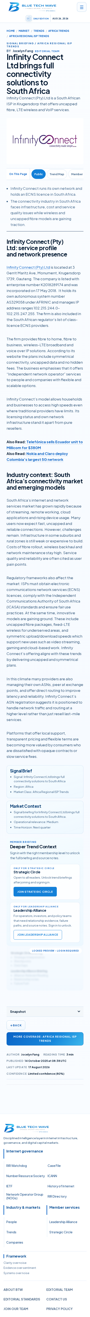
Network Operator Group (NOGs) (24, 1196)
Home (11, 30)
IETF (9, 1186)
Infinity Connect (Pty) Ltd (28, 267)
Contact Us (56, 1299)
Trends (38, 30)
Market (24, 30)
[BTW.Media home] (32, 7)
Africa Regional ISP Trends (29, 36)
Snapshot (18, 1011)
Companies (14, 1242)
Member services (64, 1207)
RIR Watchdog (16, 1166)
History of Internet (61, 1186)
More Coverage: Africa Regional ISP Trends (45, 1038)
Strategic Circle (61, 1232)
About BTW (13, 1290)
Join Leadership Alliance (37, 934)
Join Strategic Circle (35, 891)
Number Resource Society (25, 1176)
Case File (54, 1166)
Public (38, 174)
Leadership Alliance (63, 1222)
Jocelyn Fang (30, 1054)
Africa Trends (58, 30)
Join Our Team (15, 1309)
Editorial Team (59, 1290)
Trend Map (57, 174)
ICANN (52, 1176)
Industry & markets (23, 1207)
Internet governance (24, 1151)
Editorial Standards (21, 1299)
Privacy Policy (59, 1309)
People (11, 1222)
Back (16, 1025)
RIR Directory (57, 1196)
